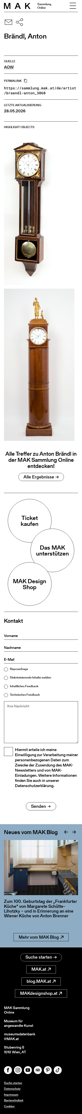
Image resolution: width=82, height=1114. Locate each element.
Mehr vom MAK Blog (39, 937)
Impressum (11, 1094)
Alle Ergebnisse (38, 477)
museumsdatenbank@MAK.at (19, 1036)
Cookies (9, 1106)
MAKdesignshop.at (38, 993)
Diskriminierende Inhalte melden (30, 677)
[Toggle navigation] (73, 6)
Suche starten (38, 957)
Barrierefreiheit (13, 1100)
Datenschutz (12, 1089)
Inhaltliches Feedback (24, 686)
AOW (9, 67)
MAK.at (38, 969)
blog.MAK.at (39, 981)
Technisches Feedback (25, 694)
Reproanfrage (19, 668)
